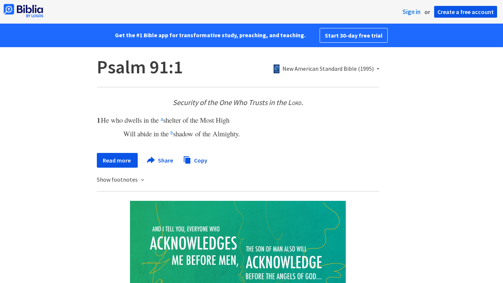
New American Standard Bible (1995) (328, 69)
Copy (200, 160)
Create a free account (465, 11)
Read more (117, 160)
